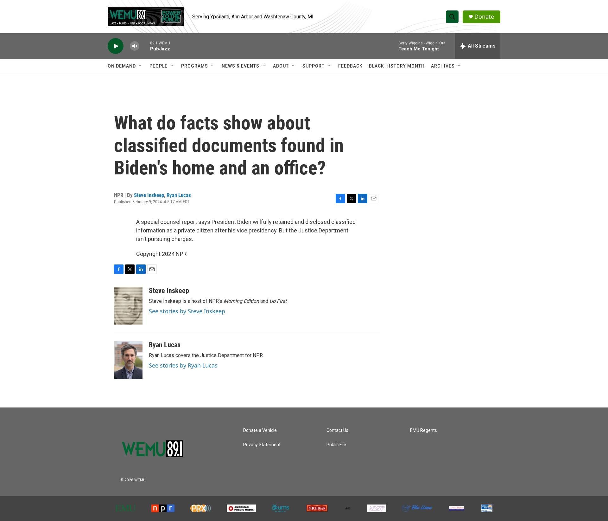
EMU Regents (423, 430)
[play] (116, 46)
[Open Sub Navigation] (140, 65)
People (158, 65)
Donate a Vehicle (260, 430)
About (281, 65)
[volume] (134, 46)
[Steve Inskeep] (128, 306)
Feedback (350, 65)
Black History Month (397, 65)
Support (313, 65)
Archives (443, 65)
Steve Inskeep (149, 195)
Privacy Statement (262, 444)
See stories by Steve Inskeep (187, 311)
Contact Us (337, 430)
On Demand (122, 65)
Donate (484, 16)
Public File (336, 444)
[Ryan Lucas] (128, 360)
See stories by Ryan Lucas (183, 365)
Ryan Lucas (179, 195)
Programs (194, 65)
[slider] (145, 45)
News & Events (240, 65)
